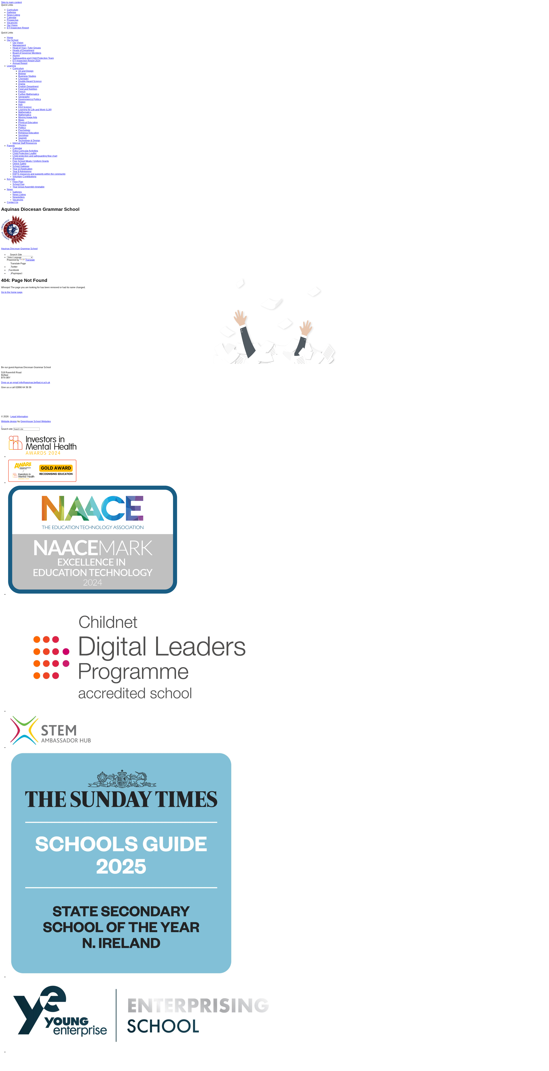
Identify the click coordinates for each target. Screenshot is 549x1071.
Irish (20, 104)
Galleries (11, 12)
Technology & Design (29, 140)
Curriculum (12, 10)
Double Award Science (30, 81)
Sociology (23, 135)
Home (10, 37)
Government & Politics (29, 99)
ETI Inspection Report (18, 28)
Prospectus (12, 20)
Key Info (11, 179)
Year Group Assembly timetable (28, 187)
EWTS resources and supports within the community (39, 174)
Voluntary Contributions (24, 176)
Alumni (16, 55)
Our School (12, 40)
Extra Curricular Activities (25, 151)
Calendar (11, 17)
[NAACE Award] (92, 594)
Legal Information (19, 416)
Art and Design (25, 71)
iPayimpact (18, 158)
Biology (22, 73)
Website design (9, 421)
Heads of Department (23, 50)
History (21, 102)
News (10, 189)
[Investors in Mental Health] (42, 456)
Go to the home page (11, 292)
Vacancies (12, 22)
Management (19, 45)
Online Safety (19, 163)
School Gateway (21, 166)
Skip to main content (11, 2)
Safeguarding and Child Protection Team (33, 58)
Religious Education (28, 133)
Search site (7, 429)
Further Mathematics (28, 94)
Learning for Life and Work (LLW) (35, 109)
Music (21, 120)
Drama (21, 84)
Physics (22, 125)
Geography (24, 97)
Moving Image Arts (27, 117)
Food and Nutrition (27, 89)
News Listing (13, 15)
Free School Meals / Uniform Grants (31, 161)
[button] (14, 32)
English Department (28, 86)
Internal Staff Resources (25, 143)
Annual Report (20, 63)
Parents (11, 145)
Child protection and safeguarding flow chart (35, 156)
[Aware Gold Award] (42, 482)
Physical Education (28, 122)
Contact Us (12, 202)
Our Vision (12, 25)
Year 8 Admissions (22, 171)
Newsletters (19, 197)
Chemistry (23, 79)
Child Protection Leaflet (24, 153)
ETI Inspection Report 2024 (26, 60)
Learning (11, 66)
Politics (22, 127)
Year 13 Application (22, 169)
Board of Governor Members (27, 53)
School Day (18, 184)
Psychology (24, 130)
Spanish (22, 138)
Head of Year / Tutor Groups (27, 48)
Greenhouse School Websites (35, 421)
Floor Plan (18, 181)
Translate (30, 260)
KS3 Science (25, 107)
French (21, 91)
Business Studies (27, 76)
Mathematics (24, 112)
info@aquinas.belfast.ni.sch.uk (25, 382)
